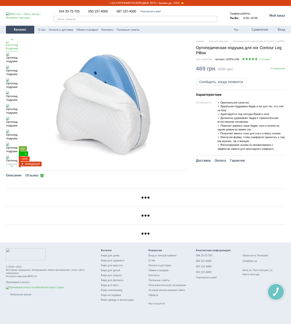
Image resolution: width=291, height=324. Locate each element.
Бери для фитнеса (112, 280)
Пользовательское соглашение (167, 285)
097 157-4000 (126, 11)
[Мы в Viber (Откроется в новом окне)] (168, 29)
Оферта (153, 295)
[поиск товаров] (214, 19)
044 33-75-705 (69, 11)
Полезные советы (128, 29)
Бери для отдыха (111, 275)
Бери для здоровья (112, 260)
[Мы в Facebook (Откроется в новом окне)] (154, 29)
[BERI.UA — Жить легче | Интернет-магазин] (26, 254)
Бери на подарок (111, 295)
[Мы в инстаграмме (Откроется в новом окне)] (159, 29)
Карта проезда (250, 274)
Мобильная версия (20, 294)
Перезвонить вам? (150, 11)
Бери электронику (112, 290)
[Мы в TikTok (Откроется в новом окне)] (173, 29)
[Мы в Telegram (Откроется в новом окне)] (164, 29)
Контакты (107, 29)
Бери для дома (110, 255)
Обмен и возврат (87, 29)
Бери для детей (110, 270)
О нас (42, 29)
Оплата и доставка (61, 29)
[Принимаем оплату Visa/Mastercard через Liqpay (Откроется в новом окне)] (35, 287)
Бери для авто (109, 285)
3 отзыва (265, 59)
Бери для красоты (112, 265)
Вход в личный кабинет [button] (162, 255)
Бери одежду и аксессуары (117, 299)
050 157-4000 (98, 11)
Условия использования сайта (166, 290)
